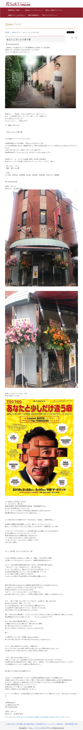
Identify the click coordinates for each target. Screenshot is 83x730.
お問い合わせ (11, 724)
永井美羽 (46, 717)
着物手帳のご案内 (14, 10)
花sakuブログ (16, 32)
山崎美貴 (36, 717)
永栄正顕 (51, 717)
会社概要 (19, 724)
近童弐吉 (30, 717)
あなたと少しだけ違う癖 (15, 717)
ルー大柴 (25, 717)
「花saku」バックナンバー (33, 10)
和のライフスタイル (49, 15)
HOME (7, 32)
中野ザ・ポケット (66, 717)
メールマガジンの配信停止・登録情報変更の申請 (62, 724)
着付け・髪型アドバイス (54, 10)
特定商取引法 (41, 724)
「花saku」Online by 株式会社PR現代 (39, 728)
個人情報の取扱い (29, 724)
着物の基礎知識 (33, 15)
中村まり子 (58, 717)
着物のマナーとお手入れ (16, 15)
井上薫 (41, 717)
